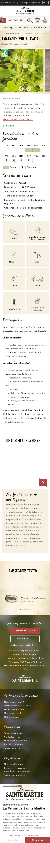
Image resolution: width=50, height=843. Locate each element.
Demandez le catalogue (16, 740)
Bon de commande (13, 744)
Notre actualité (11, 717)
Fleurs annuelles (14, 34)
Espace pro (35, 3)
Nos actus (23, 27)
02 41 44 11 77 (25, 639)
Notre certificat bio (13, 764)
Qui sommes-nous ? (14, 702)
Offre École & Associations (17, 771)
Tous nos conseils (12, 748)
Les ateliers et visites (14, 709)
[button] (11, 20)
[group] (25, 600)
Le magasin (25, 3)
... (2, 34)
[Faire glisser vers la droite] (28, 88)
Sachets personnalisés (15, 775)
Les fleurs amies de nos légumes (22, 497)
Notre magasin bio (13, 713)
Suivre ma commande (14, 733)
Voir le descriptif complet (18, 120)
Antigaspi (8, 27)
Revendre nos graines (14, 768)
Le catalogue (14, 3)
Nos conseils (40, 27)
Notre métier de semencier (17, 705)
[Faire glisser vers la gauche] (21, 88)
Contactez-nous (25, 631)
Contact (4, 3)
